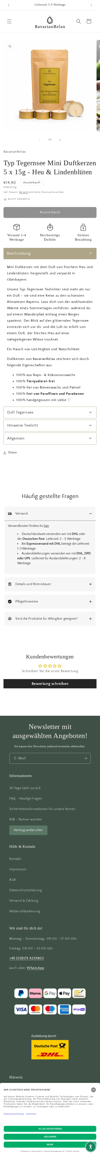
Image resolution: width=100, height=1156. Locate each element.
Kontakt (15, 859)
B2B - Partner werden (25, 819)
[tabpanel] (50, 333)
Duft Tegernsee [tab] (20, 412)
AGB (12, 880)
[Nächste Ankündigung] (91, 5)
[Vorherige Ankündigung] (8, 5)
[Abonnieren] (85, 758)
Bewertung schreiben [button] (50, 684)
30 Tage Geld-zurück (25, 788)
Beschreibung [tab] (18, 253)
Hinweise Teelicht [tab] (22, 425)
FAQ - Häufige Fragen (25, 798)
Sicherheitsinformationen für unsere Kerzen (42, 809)
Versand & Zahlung (23, 901)
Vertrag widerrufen (28, 830)
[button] (9, 21)
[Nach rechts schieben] (60, 140)
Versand (23, 192)
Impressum (17, 869)
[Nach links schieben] (40, 140)
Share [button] (12, 452)
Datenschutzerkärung (25, 890)
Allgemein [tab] (15, 438)
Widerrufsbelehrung (24, 911)
